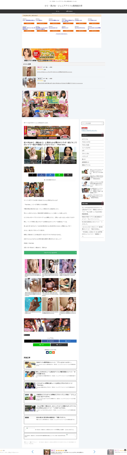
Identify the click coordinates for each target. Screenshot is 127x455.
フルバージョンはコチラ (50, 252)
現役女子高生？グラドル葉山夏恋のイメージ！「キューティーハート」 (92, 218)
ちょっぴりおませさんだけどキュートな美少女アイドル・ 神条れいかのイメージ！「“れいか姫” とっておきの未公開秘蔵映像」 (92, 211)
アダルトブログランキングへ (89, 130)
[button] (33, 451)
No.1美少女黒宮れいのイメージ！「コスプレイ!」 (92, 223)
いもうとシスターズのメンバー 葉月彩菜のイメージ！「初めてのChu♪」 (92, 228)
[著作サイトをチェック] (47, 352)
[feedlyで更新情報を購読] (50, 352)
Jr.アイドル (27, 334)
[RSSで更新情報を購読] (53, 352)
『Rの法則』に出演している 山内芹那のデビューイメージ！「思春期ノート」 (92, 234)
